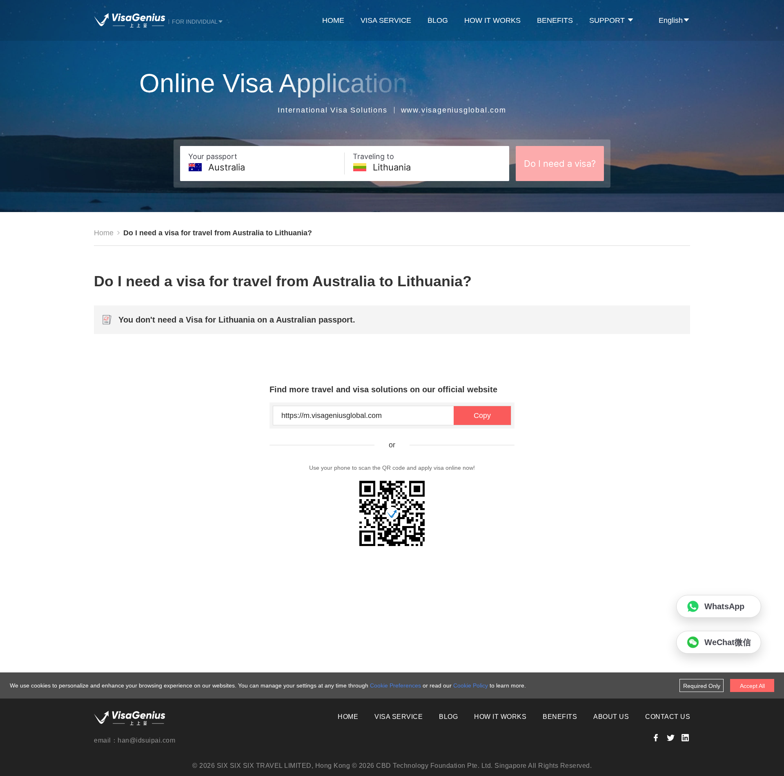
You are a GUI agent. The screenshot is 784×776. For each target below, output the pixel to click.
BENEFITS (555, 20)
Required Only (701, 686)
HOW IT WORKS (492, 20)
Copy (482, 415)
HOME (333, 20)
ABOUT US (611, 716)
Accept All (752, 686)
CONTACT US (667, 716)
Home (104, 233)
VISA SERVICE (386, 20)
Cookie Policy (470, 685)
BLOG (438, 20)
